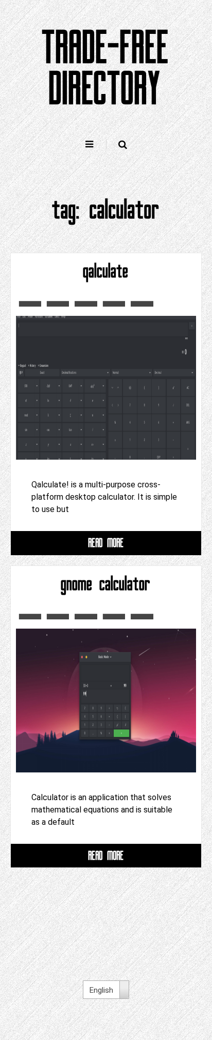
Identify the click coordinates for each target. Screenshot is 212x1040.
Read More (106, 543)
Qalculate (106, 271)
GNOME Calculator (106, 584)
